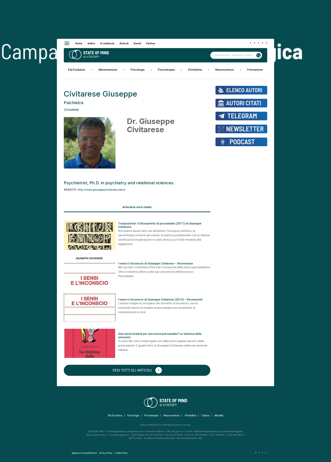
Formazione (255, 69)
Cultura (205, 415)
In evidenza (107, 43)
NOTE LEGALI (135, 438)
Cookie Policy (121, 453)
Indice (91, 43)
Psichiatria (195, 69)
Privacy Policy (105, 453)
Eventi (137, 43)
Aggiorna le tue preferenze (84, 453)
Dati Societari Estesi (187, 438)
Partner (150, 43)
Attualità (218, 415)
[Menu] (67, 43)
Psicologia (137, 69)
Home (78, 43)
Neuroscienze (224, 69)
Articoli (123, 43)
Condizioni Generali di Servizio (159, 438)
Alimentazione (107, 69)
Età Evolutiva (76, 69)
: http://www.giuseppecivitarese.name (100, 189)
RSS (200, 438)
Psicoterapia (166, 69)
